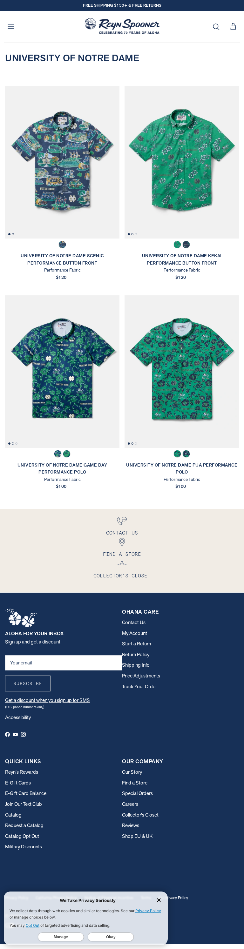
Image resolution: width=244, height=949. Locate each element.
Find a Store (134, 782)
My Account (134, 633)
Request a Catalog (24, 825)
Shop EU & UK (137, 836)
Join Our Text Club (23, 804)
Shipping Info (136, 665)
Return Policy (135, 654)
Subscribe (27, 683)
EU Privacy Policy (173, 897)
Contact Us (134, 622)
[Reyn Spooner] (122, 26)
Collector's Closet (140, 814)
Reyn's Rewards (21, 772)
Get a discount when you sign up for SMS (47, 700)
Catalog (13, 814)
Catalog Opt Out (22, 836)
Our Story (132, 772)
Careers (130, 804)
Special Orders (137, 793)
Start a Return (136, 643)
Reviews (130, 825)
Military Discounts (23, 846)
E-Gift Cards (18, 782)
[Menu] (11, 27)
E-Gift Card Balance (25, 793)
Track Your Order (139, 686)
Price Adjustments (141, 675)
